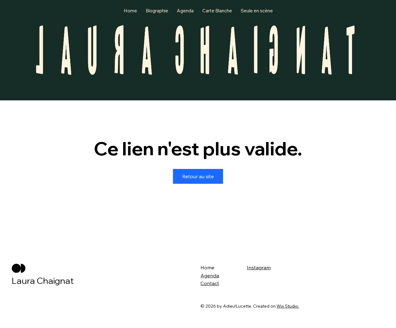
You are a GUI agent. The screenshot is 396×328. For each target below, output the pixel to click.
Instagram (259, 267)
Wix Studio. (288, 306)
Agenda (209, 275)
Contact (209, 283)
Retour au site (198, 176)
